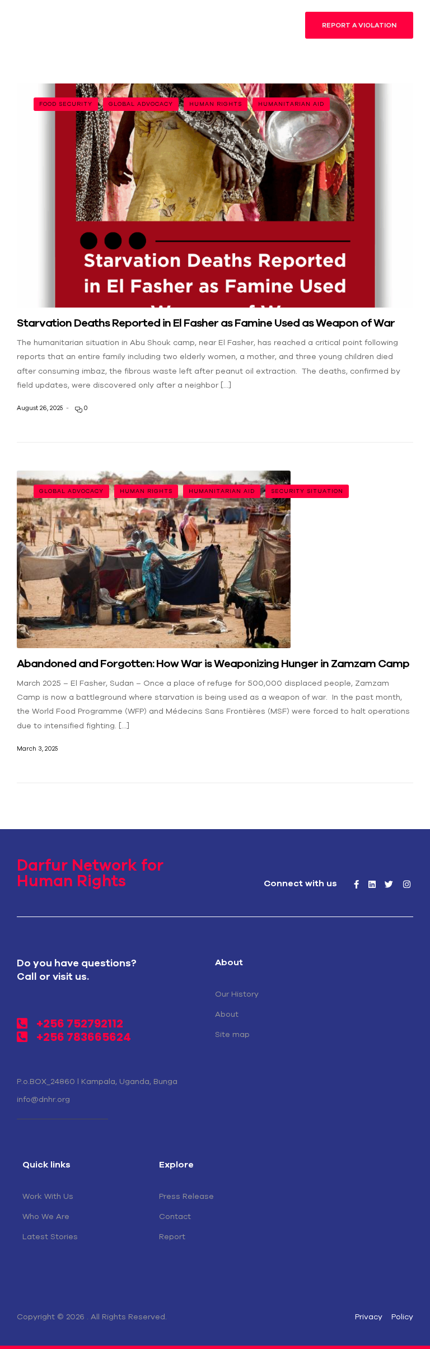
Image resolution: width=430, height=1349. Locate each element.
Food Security (65, 104)
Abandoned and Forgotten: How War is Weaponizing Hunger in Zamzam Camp (214, 663)
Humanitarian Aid (291, 104)
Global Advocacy (141, 104)
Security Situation (307, 491)
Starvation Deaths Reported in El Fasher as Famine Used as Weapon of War (207, 322)
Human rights (215, 104)
